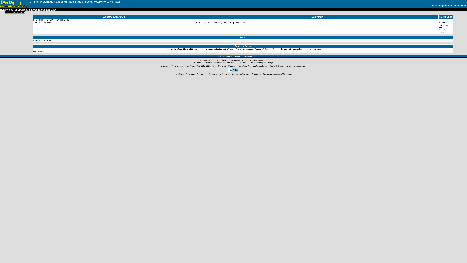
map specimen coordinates (15, 12)
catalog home (437, 6)
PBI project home (460, 6)
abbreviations (448, 6)
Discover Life (39, 51)
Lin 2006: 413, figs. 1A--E (58, 20)
